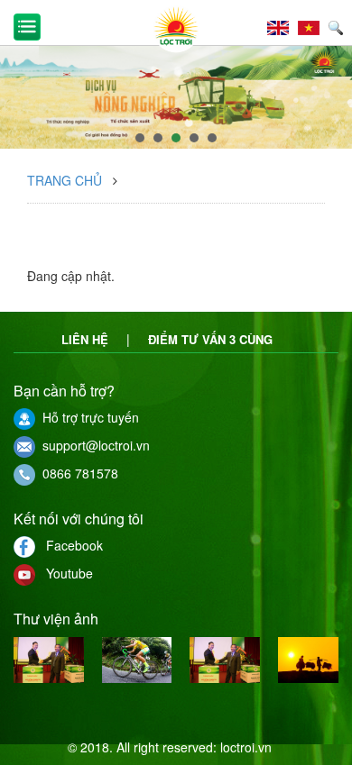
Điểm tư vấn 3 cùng (210, 340)
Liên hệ (84, 340)
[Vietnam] (313, 25)
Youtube (64, 573)
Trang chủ (64, 180)
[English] (282, 25)
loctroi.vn (246, 747)
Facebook (69, 545)
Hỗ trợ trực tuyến (87, 417)
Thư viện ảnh (56, 618)
